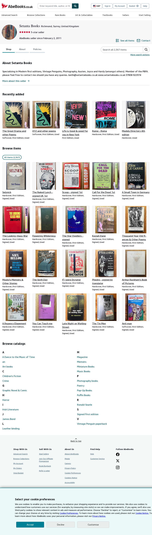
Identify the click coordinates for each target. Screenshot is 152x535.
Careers (68, 463)
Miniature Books (85, 366)
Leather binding (11, 428)
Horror (5, 399)
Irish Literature (10, 409)
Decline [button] (60, 524)
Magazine (82, 356)
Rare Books (60, 15)
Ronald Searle (84, 404)
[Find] (75, 5)
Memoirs (81, 361)
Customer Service (97, 459)
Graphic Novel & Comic (14, 390)
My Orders (17, 468)
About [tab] (22, 49)
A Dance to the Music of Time (18, 356)
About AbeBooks (72, 454)
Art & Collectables (84, 15)
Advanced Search (9, 15)
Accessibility (70, 482)
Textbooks (107, 15)
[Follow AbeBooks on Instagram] (117, 468)
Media (67, 459)
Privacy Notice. (99, 516)
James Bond (8, 418)
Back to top (76, 441)
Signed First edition (87, 414)
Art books (7, 366)
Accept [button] (30, 524)
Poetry (80, 385)
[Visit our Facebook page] (117, 455)
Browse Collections (36, 15)
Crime (5, 380)
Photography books (87, 380)
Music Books (83, 371)
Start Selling (145, 15)
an (3, 361)
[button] (146, 50)
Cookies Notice (71, 478)
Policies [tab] (37, 49)
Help (145, 6)
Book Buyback (45, 466)
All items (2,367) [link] (12, 157)
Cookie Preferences (73, 473)
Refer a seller (44, 471)
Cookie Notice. (142, 513)
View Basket (18, 473)
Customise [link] (93, 524)
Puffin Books (83, 395)
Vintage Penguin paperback (92, 423)
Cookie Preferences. (69, 513)
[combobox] (55, 5)
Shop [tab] (8, 49)
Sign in (107, 6)
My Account (120, 6)
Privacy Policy (70, 468)
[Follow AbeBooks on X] (117, 461)
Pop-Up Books (84, 390)
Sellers (125, 15)
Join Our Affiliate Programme (46, 460)
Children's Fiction (11, 376)
